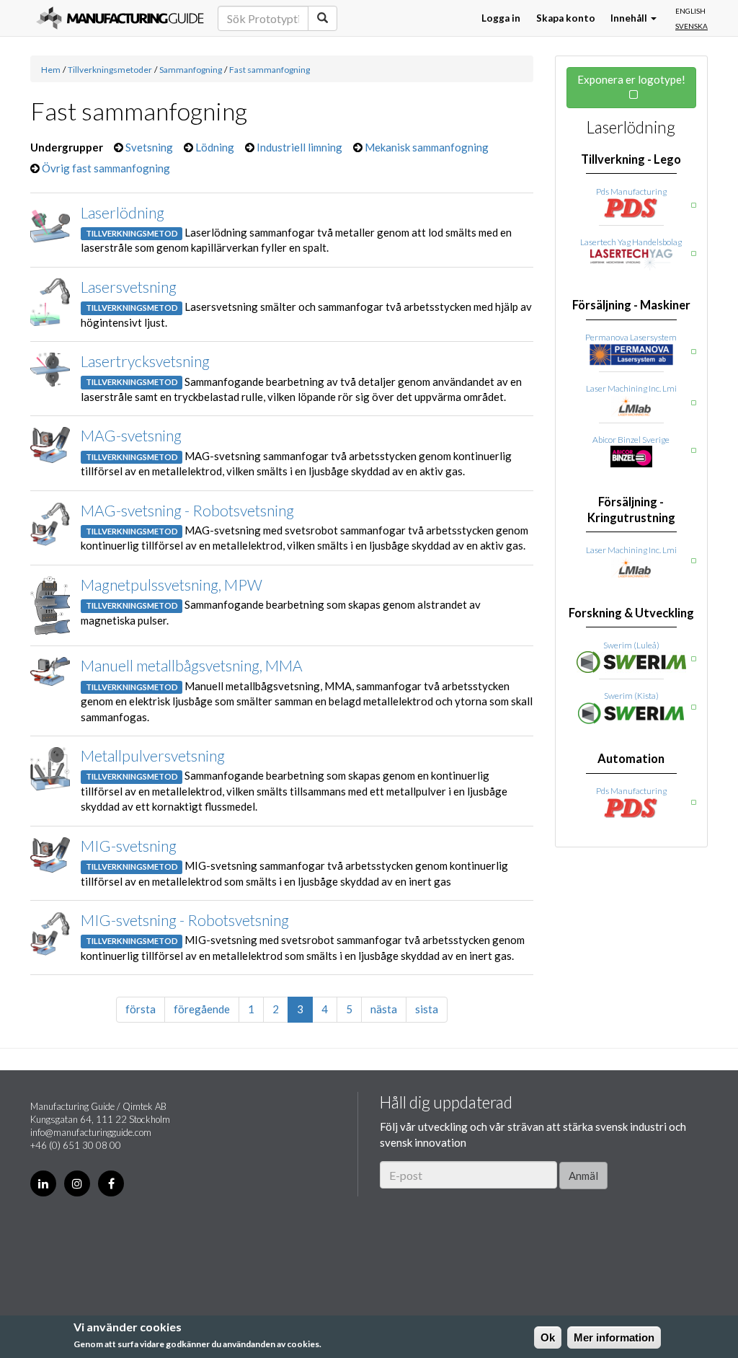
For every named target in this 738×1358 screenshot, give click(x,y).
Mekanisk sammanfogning (427, 147)
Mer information (614, 1337)
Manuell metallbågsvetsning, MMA (192, 665)
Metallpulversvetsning (153, 755)
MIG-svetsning (129, 846)
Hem (51, 69)
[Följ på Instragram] (77, 1183)
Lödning (214, 147)
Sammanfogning (190, 69)
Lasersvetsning (129, 287)
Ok (548, 1337)
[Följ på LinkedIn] (43, 1183)
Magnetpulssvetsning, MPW (171, 585)
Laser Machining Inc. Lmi (631, 388)
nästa (383, 1008)
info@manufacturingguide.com (90, 1132)
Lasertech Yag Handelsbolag (631, 242)
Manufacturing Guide (120, 18)
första (140, 1008)
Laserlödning (122, 212)
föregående (202, 1008)
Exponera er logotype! (631, 79)
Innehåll (629, 18)
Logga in (500, 18)
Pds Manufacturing (631, 191)
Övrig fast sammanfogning (106, 168)
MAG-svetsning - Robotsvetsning (187, 510)
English (690, 10)
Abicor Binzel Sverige (631, 439)
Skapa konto (565, 18)
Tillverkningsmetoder (110, 69)
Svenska (691, 26)
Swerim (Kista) (631, 695)
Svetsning (149, 147)
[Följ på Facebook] (111, 1183)
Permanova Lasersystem (631, 337)
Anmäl (583, 1175)
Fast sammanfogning (269, 69)
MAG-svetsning (131, 435)
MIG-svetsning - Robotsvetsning (185, 920)
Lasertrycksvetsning (145, 361)
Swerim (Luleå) (631, 645)
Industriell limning (299, 147)
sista (426, 1008)
